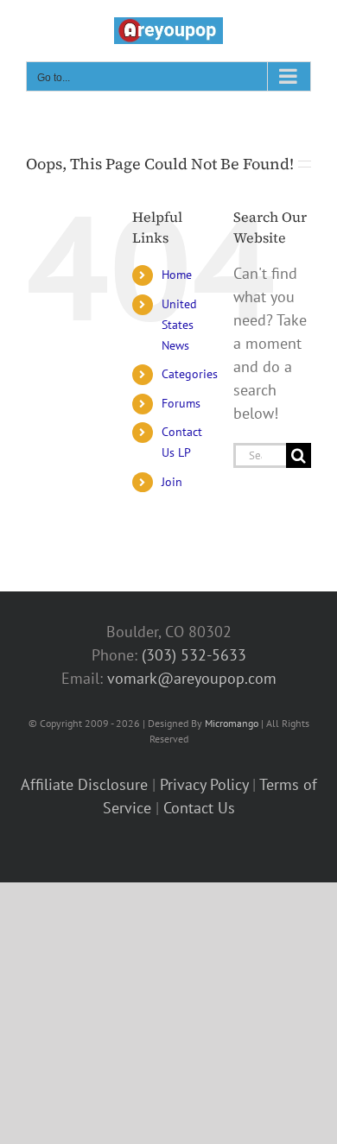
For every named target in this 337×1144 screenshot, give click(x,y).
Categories (190, 374)
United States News (179, 324)
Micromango (231, 723)
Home (177, 274)
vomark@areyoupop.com (192, 678)
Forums (181, 403)
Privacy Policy (204, 784)
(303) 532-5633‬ (194, 655)
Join (172, 482)
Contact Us (199, 808)
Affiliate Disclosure (84, 784)
